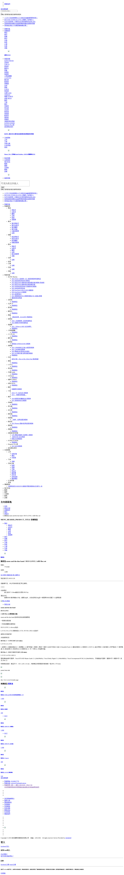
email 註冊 (13, 864)
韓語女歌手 (15, 238)
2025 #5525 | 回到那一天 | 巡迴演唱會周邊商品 (26, 279)
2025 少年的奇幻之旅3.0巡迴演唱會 (23, 347)
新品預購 (7, 158)
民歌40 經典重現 (17, 439)
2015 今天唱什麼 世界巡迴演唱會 (22, 353)
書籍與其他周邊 (17, 298)
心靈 (5, 546)
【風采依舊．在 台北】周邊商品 (22, 317)
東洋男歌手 (15, 223)
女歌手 (14, 212)
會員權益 (7, 806)
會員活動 (7, 808)
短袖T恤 (14, 454)
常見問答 (7, 812)
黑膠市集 (7, 29)
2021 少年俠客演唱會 (18, 349)
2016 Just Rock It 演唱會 (19, 292)
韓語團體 (14, 240)
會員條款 (7, 804)
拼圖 (13, 467)
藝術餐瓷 (14, 478)
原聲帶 (14, 219)
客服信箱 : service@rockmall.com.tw (15, 783)
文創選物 (7, 137)
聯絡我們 (7, 814)
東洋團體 (14, 227)
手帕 (13, 469)
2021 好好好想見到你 (18, 288)
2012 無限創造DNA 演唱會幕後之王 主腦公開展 (27, 296)
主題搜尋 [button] (7, 160)
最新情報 (7, 178)
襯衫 (13, 455)
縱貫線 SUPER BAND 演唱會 (21, 344)
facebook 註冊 (5, 864)
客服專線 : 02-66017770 (11, 781)
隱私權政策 (8, 802)
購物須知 (7, 810)
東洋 (5, 537)
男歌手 (14, 210)
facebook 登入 (5, 846)
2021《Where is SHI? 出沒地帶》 (22, 326)
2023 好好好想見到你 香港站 (21, 280)
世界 (5, 544)
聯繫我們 (7, 4)
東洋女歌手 (15, 225)
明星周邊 (7, 59)
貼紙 (13, 465)
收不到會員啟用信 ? (7, 856)
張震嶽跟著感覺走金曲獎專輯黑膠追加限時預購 (19, 23)
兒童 (5, 548)
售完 (2, 587)
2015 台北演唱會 (17, 446)
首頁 (5, 506)
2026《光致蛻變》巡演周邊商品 (22, 321)
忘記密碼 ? (4, 854)
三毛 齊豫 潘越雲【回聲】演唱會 (22, 435)
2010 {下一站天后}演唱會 (20, 393)
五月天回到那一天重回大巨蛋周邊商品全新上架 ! (20, 21)
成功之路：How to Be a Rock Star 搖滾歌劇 (25, 359)
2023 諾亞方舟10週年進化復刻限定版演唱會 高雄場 (28, 282)
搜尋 (2, 187)
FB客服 (3, 873)
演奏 (13, 256)
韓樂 (5, 538)
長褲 (13, 461)
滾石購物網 (4, 9)
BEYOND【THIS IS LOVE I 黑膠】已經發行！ (19, 19)
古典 (5, 542)
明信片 (14, 471)
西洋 (5, 540)
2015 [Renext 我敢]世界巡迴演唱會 (22, 423)
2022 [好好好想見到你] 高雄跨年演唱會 (24, 286)
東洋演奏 (14, 229)
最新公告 (7, 800)
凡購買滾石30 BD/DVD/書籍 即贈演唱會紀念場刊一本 (25, 486)
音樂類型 (7, 30)
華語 (5, 512)
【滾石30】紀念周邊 (18, 437)
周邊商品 (14, 301)
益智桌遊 (14, 476)
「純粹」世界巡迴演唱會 (20, 419)
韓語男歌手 (15, 236)
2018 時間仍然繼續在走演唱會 (21, 398)
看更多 (10, 684)
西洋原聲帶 (15, 254)
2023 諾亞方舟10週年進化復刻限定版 (23, 284)
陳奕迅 (2, 557)
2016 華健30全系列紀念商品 (20, 351)
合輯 (13, 215)
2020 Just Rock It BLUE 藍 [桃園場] (22, 290)
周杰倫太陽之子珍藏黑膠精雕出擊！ (16, 25)
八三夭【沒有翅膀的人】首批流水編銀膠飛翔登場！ (21, 18)
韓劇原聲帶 (15, 242)
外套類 (14, 457)
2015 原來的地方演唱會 (19, 400)
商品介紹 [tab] (7, 604)
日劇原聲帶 (15, 231)
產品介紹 (7, 508)
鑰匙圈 (14, 473)
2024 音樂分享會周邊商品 (20, 322)
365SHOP (68, 838)
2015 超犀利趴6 (16, 294)
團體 (13, 214)
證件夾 (14, 475)
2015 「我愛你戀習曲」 (19, 395)
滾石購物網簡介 (9, 798)
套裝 (13, 217)
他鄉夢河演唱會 (17, 389)
